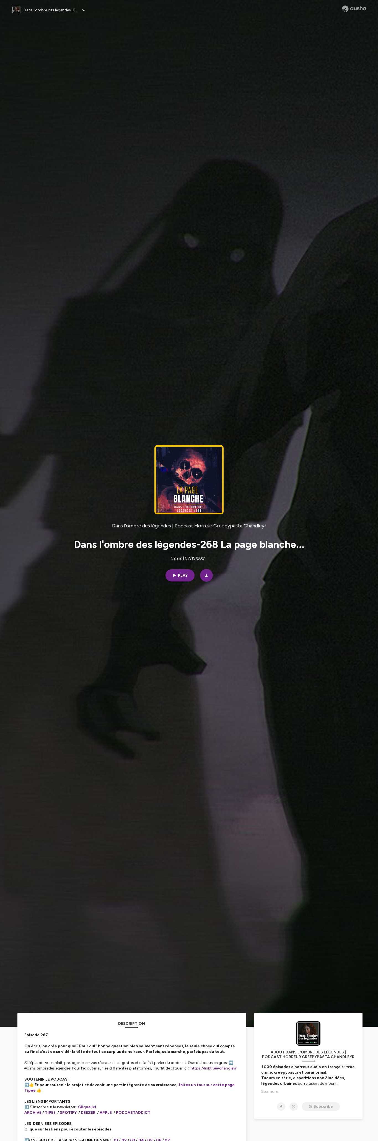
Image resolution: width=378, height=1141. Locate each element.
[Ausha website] (354, 9)
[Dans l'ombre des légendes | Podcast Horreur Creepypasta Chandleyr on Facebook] (281, 1106)
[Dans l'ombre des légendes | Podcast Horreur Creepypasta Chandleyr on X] (293, 1106)
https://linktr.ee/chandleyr (214, 1068)
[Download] (206, 575)
